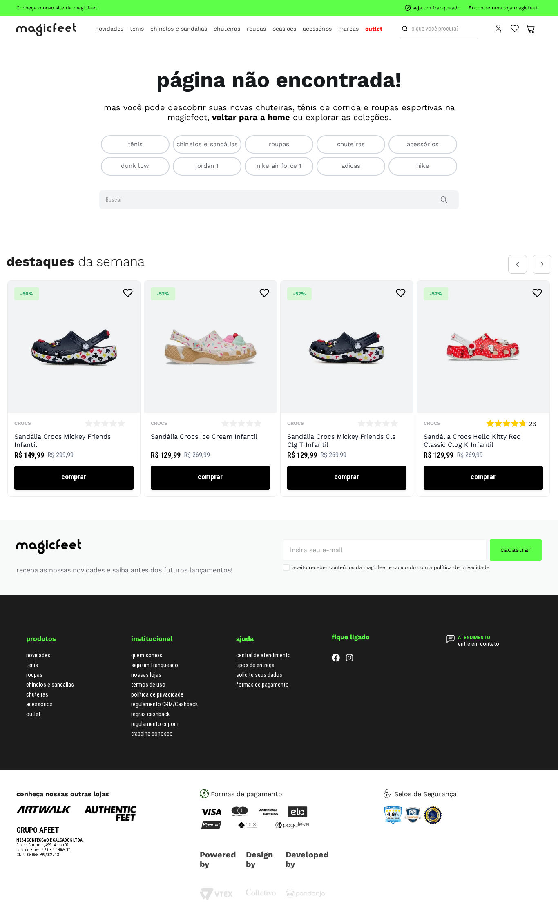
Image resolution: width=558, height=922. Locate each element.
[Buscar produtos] (406, 28)
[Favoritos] (515, 27)
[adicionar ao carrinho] (74, 478)
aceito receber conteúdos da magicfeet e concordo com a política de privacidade (390, 567)
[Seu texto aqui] (305, 896)
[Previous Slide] (517, 264)
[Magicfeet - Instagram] (349, 659)
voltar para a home (251, 117)
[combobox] (440, 28)
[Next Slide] (542, 264)
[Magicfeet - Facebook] (336, 659)
